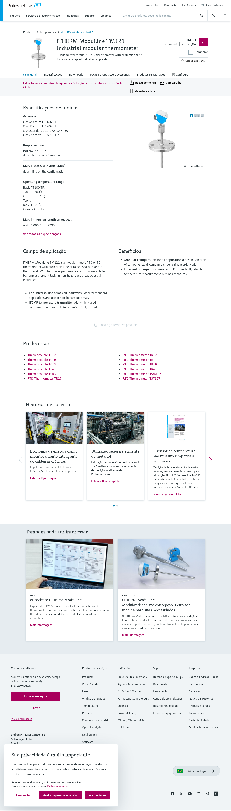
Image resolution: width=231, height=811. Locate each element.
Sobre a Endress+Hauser (204, 677)
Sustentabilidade (199, 720)
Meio (33, 595)
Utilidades (124, 727)
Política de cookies (57, 786)
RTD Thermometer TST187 (141, 378)
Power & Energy (128, 713)
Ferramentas (151, 5)
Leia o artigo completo (44, 478)
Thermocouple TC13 (41, 364)
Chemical (123, 705)
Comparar (201, 52)
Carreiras (194, 691)
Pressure (87, 713)
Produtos (28, 32)
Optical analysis (91, 727)
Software (87, 742)
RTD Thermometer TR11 (140, 360)
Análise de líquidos (93, 698)
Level (85, 691)
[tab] (31, 74)
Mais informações (41, 625)
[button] (35, 696)
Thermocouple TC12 (41, 355)
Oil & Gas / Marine (129, 691)
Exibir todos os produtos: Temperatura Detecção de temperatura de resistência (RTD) (72, 85)
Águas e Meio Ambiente (132, 684)
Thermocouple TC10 (41, 360)
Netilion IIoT (89, 734)
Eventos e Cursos (199, 705)
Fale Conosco (189, 5)
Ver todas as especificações (42, 234)
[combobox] (217, 5)
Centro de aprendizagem (168, 698)
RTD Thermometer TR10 (140, 364)
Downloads (170, 5)
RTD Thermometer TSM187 (142, 374)
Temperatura (48, 32)
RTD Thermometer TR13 (44, 378)
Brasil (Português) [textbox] (214, 5)
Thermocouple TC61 (41, 369)
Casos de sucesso (199, 713)
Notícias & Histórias (201, 698)
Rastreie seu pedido (165, 705)
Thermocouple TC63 (41, 374)
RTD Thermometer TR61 (140, 369)
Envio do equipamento (167, 713)
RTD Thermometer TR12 (140, 355)
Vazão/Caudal (90, 684)
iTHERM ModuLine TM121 (78, 32)
